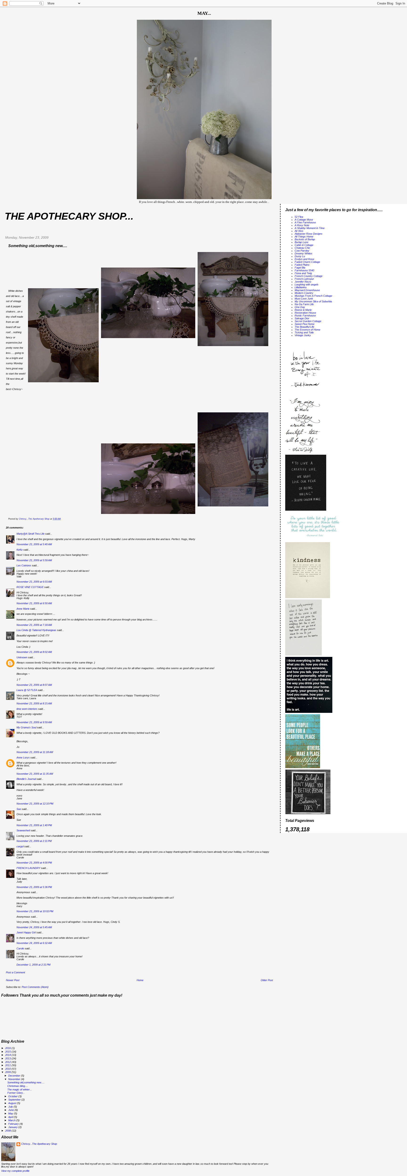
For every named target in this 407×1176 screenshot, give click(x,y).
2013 (8, 1058)
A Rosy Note (302, 225)
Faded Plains (302, 264)
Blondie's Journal (26, 778)
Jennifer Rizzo (303, 281)
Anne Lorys (23, 757)
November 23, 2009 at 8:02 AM (34, 652)
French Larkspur (304, 278)
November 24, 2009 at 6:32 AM (34, 943)
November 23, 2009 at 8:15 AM (34, 703)
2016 (8, 1048)
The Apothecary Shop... (69, 216)
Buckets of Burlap (305, 239)
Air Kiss (299, 230)
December (14, 1075)
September (14, 1099)
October (13, 1096)
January (13, 1127)
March (12, 1120)
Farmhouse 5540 (304, 270)
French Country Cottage (308, 276)
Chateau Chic (302, 247)
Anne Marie (22, 608)
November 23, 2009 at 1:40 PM (34, 825)
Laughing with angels (306, 284)
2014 (8, 1055)
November (14, 1079)
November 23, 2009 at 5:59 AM (34, 560)
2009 (8, 1072)
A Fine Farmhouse (305, 222)
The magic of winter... (19, 1089)
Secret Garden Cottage (308, 321)
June (11, 1110)
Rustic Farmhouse (305, 315)
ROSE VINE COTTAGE (30, 587)
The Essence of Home (307, 329)
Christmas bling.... (17, 1086)
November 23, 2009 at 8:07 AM (34, 684)
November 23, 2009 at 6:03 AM (34, 581)
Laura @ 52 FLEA (26, 690)
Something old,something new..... (26, 1082)
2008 (8, 1130)
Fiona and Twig (303, 273)
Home (140, 980)
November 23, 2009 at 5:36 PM (34, 887)
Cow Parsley (302, 250)
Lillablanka (300, 287)
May (11, 1113)
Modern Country (304, 293)
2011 (8, 1065)
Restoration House (305, 312)
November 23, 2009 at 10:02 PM (34, 911)
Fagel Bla (300, 267)
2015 (8, 1051)
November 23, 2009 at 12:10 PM (34, 803)
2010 (8, 1068)
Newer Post (12, 980)
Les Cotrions (23, 565)
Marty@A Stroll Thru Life (30, 533)
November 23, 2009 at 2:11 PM (34, 841)
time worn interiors (26, 708)
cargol (20, 846)
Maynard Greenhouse (307, 290)
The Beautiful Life (304, 326)
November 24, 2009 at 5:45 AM (34, 927)
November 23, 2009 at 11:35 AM (34, 773)
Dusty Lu (300, 256)
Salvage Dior (302, 318)
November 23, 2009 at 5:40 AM (34, 544)
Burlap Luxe (301, 242)
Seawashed (23, 830)
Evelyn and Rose (304, 259)
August (12, 1103)
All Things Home (304, 236)
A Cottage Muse (304, 219)
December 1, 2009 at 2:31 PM (33, 964)
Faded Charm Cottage (307, 261)
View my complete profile (15, 1170)
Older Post (267, 980)
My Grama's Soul (26, 727)
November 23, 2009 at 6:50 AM (34, 603)
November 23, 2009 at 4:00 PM (34, 862)
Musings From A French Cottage (313, 295)
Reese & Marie (303, 309)
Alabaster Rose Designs (308, 233)
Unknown (21, 657)
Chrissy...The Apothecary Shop (39, 1143)
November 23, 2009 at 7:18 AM (34, 625)
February (14, 1123)
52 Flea (299, 216)
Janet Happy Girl (26, 932)
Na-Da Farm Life (304, 304)
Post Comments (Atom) (35, 987)
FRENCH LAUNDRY (28, 868)
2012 (8, 1062)
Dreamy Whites (303, 253)
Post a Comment (15, 972)
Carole (20, 948)
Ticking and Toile (304, 332)
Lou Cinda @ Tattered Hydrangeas (36, 630)
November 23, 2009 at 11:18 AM (34, 752)
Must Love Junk (304, 298)
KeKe (19, 549)
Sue (18, 809)
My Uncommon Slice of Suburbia (313, 301)
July (11, 1106)
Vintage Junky (303, 335)
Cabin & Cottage (304, 245)
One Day (300, 307)
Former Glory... (16, 1092)
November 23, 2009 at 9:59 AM (34, 722)
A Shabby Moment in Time (310, 228)
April (11, 1117)
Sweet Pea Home (304, 324)
